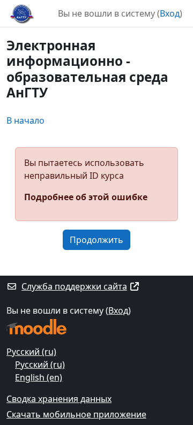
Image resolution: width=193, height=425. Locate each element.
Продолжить (96, 240)
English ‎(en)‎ (38, 377)
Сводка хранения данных (59, 399)
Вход (170, 13)
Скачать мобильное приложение (76, 414)
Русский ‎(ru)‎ (31, 352)
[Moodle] (36, 327)
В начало (25, 120)
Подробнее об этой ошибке (85, 197)
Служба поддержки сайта (74, 286)
